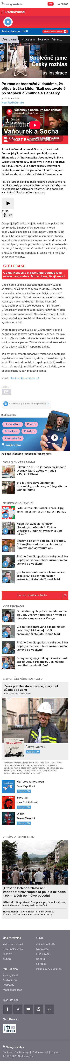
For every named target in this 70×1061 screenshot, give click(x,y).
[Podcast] (4, 215)
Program (28, 39)
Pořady (43, 39)
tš (38, 378)
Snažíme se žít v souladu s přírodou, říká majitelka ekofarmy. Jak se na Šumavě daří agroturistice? (41, 544)
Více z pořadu (13, 606)
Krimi (30, 424)
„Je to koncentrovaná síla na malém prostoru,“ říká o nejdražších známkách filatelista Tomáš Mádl (41, 575)
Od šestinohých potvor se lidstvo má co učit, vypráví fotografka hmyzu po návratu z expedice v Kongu (42, 615)
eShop (7, 958)
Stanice (7, 954)
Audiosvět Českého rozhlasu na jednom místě (27, 453)
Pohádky (10, 431)
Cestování (9, 39)
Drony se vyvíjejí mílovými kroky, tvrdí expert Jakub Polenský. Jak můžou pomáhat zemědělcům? (42, 662)
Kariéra (40, 958)
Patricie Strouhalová (22, 378)
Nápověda (42, 949)
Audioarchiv (10, 980)
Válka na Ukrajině (13, 944)
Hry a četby (11, 424)
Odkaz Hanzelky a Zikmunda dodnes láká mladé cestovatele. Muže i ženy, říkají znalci (34, 274)
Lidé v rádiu (43, 954)
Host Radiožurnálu (13, 102)
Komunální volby (13, 949)
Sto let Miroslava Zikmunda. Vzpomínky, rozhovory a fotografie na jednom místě (42, 486)
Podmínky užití (40, 1052)
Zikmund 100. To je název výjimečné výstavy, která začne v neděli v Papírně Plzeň (41, 470)
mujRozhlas (8, 414)
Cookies (7, 1052)
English (55, 1052)
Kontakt (41, 963)
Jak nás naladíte (46, 944)
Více (57, 39)
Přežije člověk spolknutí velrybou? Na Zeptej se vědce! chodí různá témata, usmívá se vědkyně (42, 560)
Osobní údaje (22, 1052)
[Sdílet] (10, 215)
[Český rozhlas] (12, 4)
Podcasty (8, 985)
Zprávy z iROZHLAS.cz (19, 837)
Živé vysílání (12, 438)
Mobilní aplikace (12, 989)
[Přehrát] (8, 203)
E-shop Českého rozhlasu (23, 678)
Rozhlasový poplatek (48, 968)
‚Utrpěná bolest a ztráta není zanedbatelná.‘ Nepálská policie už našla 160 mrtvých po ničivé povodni (34, 891)
